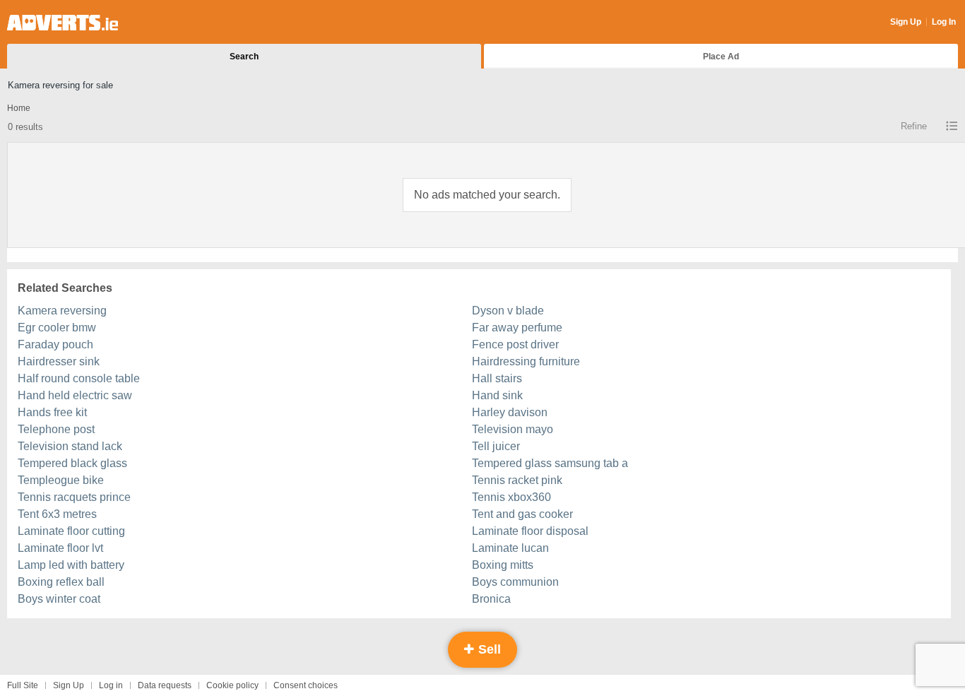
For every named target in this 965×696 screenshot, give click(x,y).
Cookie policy (232, 685)
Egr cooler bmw (57, 328)
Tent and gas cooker (522, 514)
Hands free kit (52, 412)
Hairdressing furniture (526, 361)
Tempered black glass (72, 463)
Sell (488, 649)
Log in (111, 685)
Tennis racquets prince (74, 497)
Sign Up (905, 22)
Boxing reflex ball (61, 582)
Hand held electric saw (75, 395)
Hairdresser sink (59, 361)
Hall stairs (497, 378)
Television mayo (512, 429)
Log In (944, 22)
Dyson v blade (508, 311)
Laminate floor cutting (71, 531)
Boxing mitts (502, 565)
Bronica (491, 599)
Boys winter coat (59, 599)
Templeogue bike (61, 480)
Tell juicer (496, 446)
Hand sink (497, 395)
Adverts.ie (62, 22)
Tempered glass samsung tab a (550, 463)
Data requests (164, 685)
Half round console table (79, 378)
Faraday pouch (55, 344)
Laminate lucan (510, 548)
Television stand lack (70, 446)
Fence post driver (515, 344)
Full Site (22, 685)
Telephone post (56, 429)
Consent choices (305, 685)
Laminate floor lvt (60, 548)
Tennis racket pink (517, 480)
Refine (914, 126)
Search (244, 56)
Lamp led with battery (71, 565)
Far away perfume (517, 328)
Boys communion (515, 582)
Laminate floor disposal (530, 531)
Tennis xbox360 (511, 497)
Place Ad (721, 56)
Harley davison (509, 412)
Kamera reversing (62, 311)
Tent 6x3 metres (57, 514)
